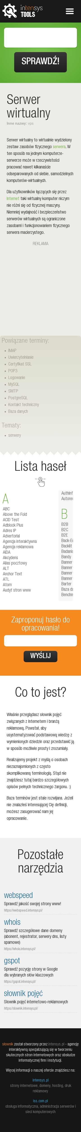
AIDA (6, 553)
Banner (66, 562)
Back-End (68, 541)
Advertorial (11, 536)
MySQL (13, 385)
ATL (6, 580)
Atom (7, 585)
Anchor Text (12, 574)
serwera (59, 147)
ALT (6, 569)
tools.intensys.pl (22, 10)
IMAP (12, 351)
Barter (66, 584)
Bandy (66, 557)
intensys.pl (41, 1081)
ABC (6, 509)
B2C (64, 530)
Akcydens (10, 558)
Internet (13, 199)
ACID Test (11, 520)
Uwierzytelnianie (21, 358)
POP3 (13, 371)
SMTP (13, 391)
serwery (14, 436)
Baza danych (18, 412)
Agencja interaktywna (20, 542)
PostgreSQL (18, 398)
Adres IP (9, 531)
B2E (64, 535)
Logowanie (16, 378)
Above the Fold (15, 515)
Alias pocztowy (15, 563)
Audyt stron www (17, 590)
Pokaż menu (69, 11)
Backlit (66, 546)
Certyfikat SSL (20, 364)
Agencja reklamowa (18, 547)
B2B (64, 525)
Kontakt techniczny (23, 405)
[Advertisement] (40, 288)
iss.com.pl (40, 1101)
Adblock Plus (13, 526)
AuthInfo (68, 493)
